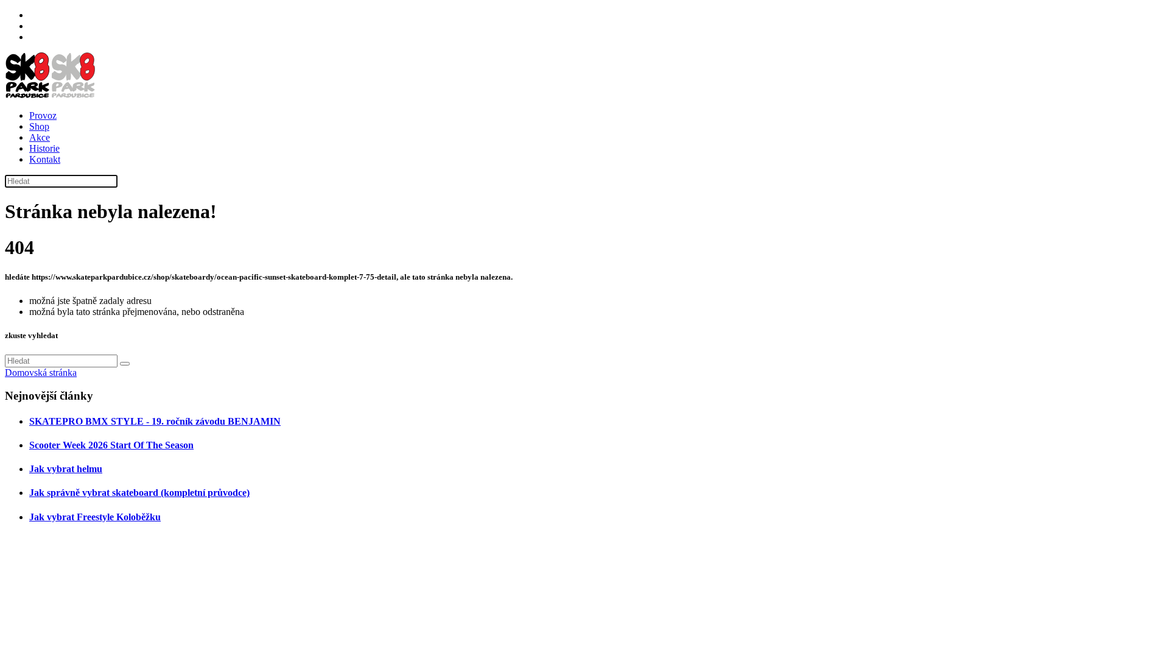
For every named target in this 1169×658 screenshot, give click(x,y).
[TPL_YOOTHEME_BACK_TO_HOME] (50, 95)
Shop (39, 126)
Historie (44, 148)
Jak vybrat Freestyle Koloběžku (95, 517)
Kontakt (44, 159)
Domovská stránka (41, 372)
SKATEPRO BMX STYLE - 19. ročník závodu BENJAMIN (155, 421)
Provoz (43, 115)
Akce (39, 137)
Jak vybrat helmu (65, 469)
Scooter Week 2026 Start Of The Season (111, 445)
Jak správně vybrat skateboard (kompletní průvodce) (139, 492)
